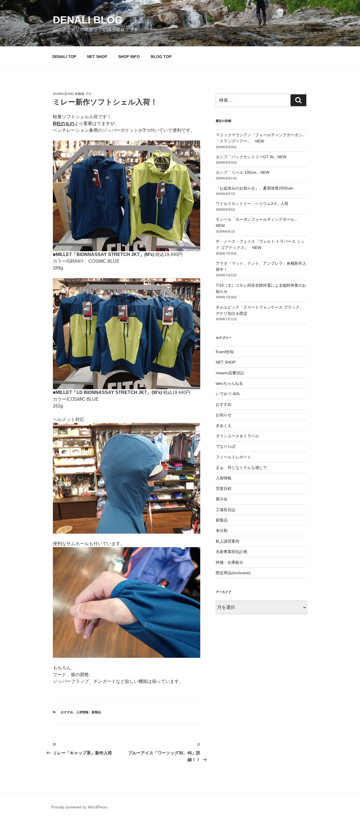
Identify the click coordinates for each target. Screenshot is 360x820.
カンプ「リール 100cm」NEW (242, 172)
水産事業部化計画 (231, 551)
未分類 (222, 530)
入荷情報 (82, 712)
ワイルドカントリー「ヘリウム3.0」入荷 (252, 203)
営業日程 (223, 488)
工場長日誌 (225, 509)
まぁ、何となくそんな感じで (241, 467)
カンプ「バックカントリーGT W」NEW (251, 157)
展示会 (222, 499)
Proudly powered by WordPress (79, 807)
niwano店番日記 (230, 373)
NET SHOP (97, 56)
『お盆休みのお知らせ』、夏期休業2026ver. (255, 188)
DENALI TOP (64, 56)
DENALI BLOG (88, 20)
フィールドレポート (233, 457)
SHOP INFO (129, 56)
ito (88, 93)
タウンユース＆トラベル (237, 436)
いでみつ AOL (228, 393)
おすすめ (67, 712)
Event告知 (225, 351)
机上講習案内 (227, 541)
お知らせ (223, 415)
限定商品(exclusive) (233, 573)
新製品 (96, 712)
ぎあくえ (223, 425)
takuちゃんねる (229, 383)
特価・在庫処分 (229, 562)
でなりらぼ (225, 446)
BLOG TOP (161, 56)
